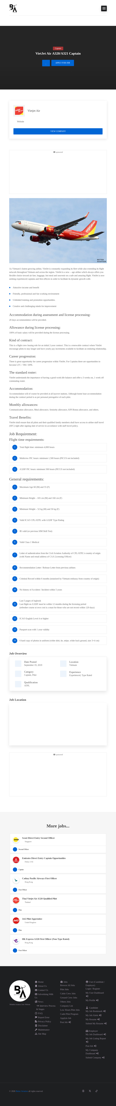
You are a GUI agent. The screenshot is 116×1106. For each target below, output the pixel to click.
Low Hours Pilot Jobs (70, 1010)
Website (20, 121)
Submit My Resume (95, 1023)
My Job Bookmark (94, 1011)
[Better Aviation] (13, 8)
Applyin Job (65, 1018)
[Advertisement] (58, 173)
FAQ (40, 1013)
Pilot (34, 675)
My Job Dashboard (94, 1034)
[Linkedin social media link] (103, 1090)
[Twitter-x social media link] (89, 1090)
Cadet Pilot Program (69, 1014)
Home (40, 982)
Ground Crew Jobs (68, 997)
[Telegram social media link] (104, 1096)
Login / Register (93, 989)
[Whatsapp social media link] (97, 1096)
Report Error (43, 1017)
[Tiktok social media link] (96, 1090)
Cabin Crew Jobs (68, 993)
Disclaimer (42, 1025)
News (40, 1002)
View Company (58, 131)
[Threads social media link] (83, 1090)
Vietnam (73, 665)
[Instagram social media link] (76, 1090)
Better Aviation (22, 1091)
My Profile (91, 1000)
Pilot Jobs (64, 989)
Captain (27, 675)
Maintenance (43, 1030)
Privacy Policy (44, 1021)
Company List (66, 1006)
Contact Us (42, 990)
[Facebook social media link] (69, 1090)
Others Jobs (65, 1002)
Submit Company (94, 1057)
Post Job (64, 1022)
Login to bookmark (46, 63)
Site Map (41, 1034)
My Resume (91, 1019)
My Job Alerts (92, 1015)
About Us (42, 986)
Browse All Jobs (67, 985)
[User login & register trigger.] (10, 20)
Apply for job (62, 63)
